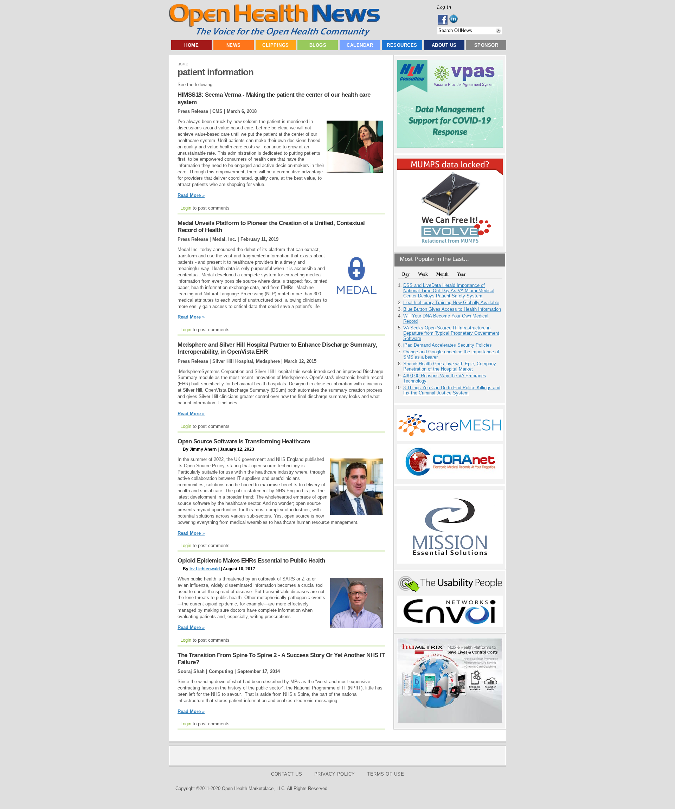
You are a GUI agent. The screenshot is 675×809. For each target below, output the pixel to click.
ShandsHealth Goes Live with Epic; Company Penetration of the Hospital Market (449, 366)
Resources (402, 45)
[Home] (274, 35)
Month (442, 274)
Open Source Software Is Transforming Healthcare (244, 441)
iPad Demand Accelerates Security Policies (447, 345)
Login (185, 208)
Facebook (443, 19)
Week (423, 274)
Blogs (318, 45)
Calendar (360, 45)
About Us (444, 45)
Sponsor (486, 45)
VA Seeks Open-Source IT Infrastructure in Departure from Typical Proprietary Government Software (451, 333)
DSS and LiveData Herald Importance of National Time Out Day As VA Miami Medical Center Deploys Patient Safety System (448, 290)
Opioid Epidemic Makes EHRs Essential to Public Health (251, 560)
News (233, 45)
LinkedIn (455, 19)
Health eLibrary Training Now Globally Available (451, 302)
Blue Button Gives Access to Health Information (452, 309)
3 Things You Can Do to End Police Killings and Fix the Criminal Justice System (451, 390)
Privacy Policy (334, 774)
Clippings (275, 45)
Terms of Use (385, 774)
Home (191, 45)
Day (406, 274)
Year (461, 274)
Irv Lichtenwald (205, 568)
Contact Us (286, 774)
